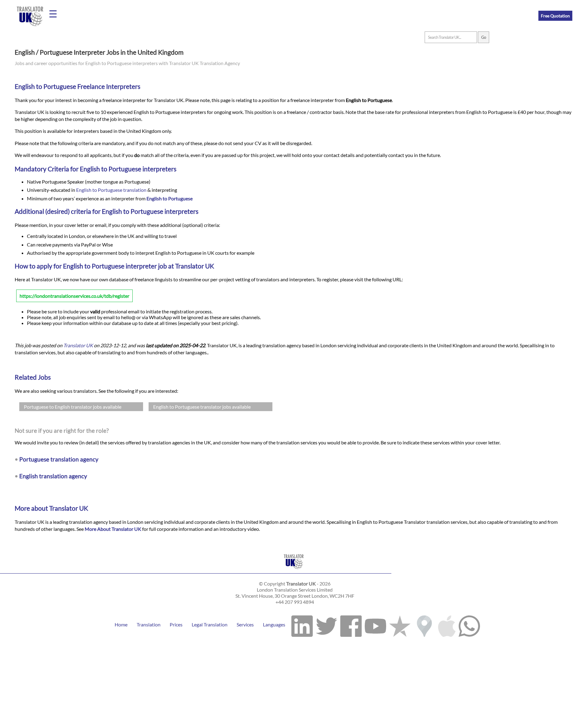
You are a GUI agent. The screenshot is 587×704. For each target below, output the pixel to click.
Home (121, 624)
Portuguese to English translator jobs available (72, 407)
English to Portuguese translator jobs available (202, 407)
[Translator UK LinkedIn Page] (302, 624)
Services (245, 624)
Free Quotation (555, 15)
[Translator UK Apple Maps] (447, 624)
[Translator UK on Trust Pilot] (400, 624)
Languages (274, 624)
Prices (176, 624)
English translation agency (53, 476)
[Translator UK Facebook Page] (351, 624)
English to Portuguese (169, 198)
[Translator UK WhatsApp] (469, 624)
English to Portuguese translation (111, 190)
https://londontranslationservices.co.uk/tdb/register (74, 296)
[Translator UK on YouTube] (375, 624)
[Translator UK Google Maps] (424, 624)
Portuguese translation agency (58, 459)
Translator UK (78, 345)
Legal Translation (209, 624)
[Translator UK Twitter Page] (326, 624)
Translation (149, 624)
